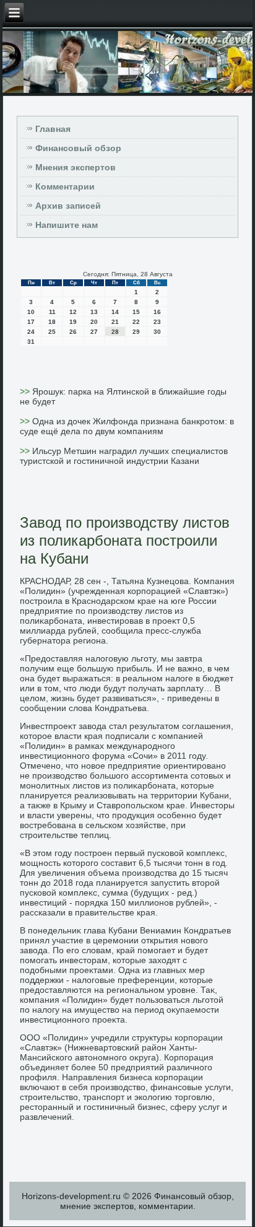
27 (94, 331)
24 (31, 331)
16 (157, 311)
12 (73, 311)
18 (52, 321)
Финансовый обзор (78, 148)
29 (136, 331)
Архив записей (68, 206)
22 (136, 321)
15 (136, 311)
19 (73, 321)
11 (52, 311)
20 (94, 321)
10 (31, 311)
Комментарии (65, 186)
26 (73, 331)
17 (31, 321)
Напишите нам (66, 225)
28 (115, 331)
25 (52, 331)
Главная (53, 129)
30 (157, 331)
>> (26, 391)
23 (157, 321)
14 (115, 311)
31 (31, 341)
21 (115, 321)
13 (94, 311)
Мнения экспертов (75, 167)
